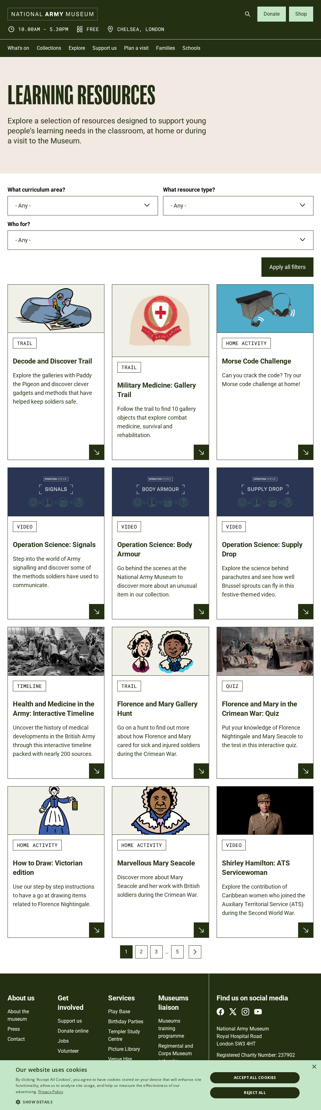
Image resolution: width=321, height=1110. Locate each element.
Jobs (63, 1041)
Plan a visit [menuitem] (136, 48)
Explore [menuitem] (77, 48)
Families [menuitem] (165, 48)
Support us (70, 1021)
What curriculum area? (36, 189)
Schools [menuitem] (191, 48)
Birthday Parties (125, 1022)
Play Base (119, 1011)
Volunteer (68, 1051)
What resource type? (189, 189)
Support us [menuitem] (104, 48)
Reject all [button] (255, 1092)
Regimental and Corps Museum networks (175, 1053)
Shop (301, 14)
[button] (109, 1101)
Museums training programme (171, 1028)
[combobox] (83, 205)
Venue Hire (120, 1059)
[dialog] (160, 1085)
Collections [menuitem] (49, 48)
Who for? (19, 224)
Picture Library (124, 1049)
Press (14, 1029)
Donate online (73, 1031)
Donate (272, 14)
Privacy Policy (50, 1091)
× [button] (314, 1067)
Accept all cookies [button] (255, 1077)
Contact (16, 1039)
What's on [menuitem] (18, 48)
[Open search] (248, 14)
